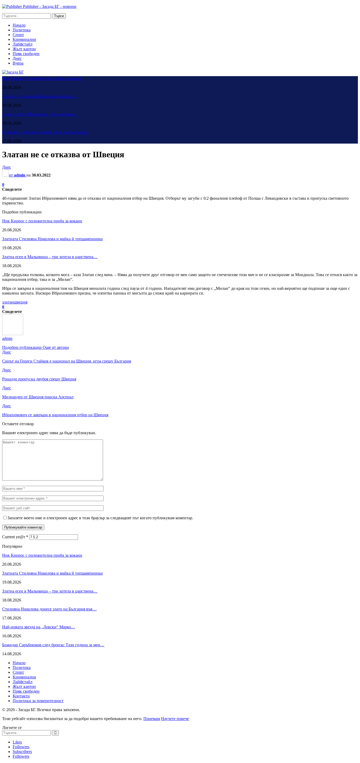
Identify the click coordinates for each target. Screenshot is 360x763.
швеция (20, 302)
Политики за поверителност (38, 700)
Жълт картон (24, 49)
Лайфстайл (22, 44)
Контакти (21, 696)
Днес (17, 58)
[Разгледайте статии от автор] (12, 333)
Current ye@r (15, 537)
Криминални (24, 39)
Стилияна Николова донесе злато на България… (45, 132)
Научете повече (175, 718)
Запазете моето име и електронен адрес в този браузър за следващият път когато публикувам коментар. (100, 518)
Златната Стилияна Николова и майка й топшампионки (52, 239)
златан (8, 302)
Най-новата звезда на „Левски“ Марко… (38, 627)
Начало (19, 25)
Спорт (18, 34)
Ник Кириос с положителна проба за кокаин (42, 78)
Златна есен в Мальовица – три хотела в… (40, 114)
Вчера (18, 63)
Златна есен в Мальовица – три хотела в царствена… (50, 257)
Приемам (151, 718)
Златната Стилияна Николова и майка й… (40, 96)
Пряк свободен (26, 53)
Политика (22, 30)
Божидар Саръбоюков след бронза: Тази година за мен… (53, 645)
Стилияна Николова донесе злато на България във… (49, 609)
